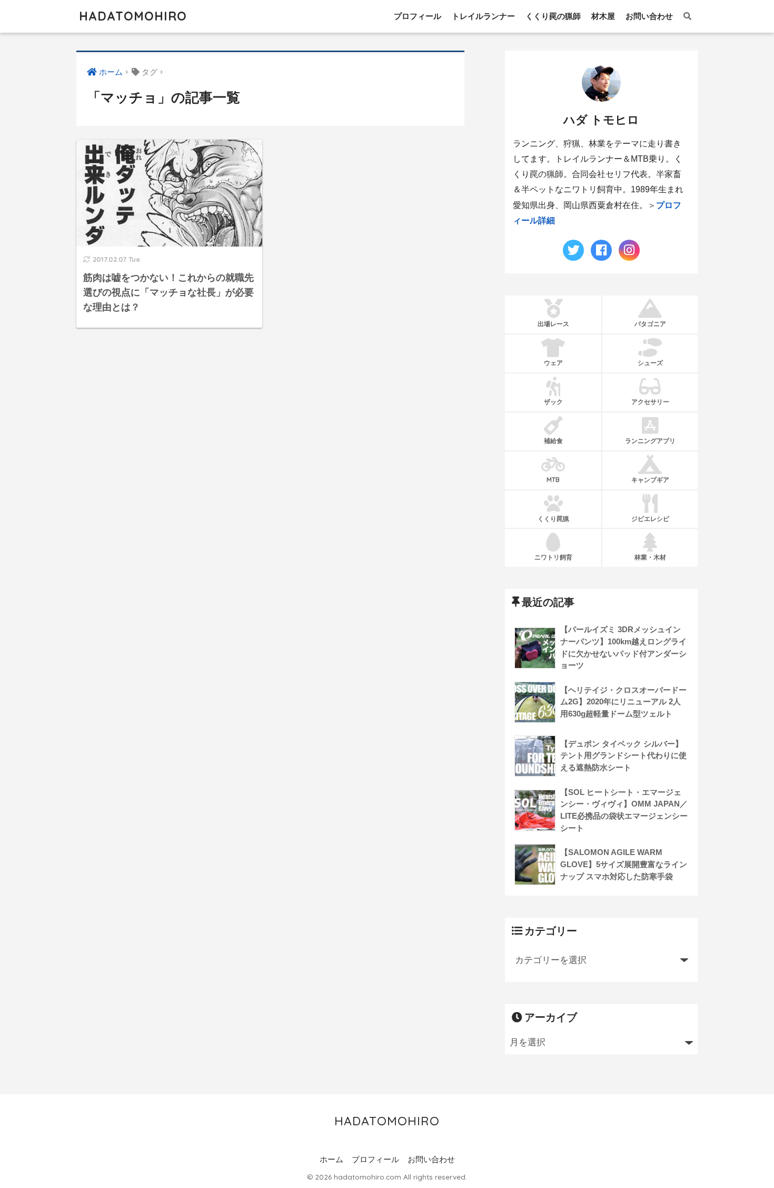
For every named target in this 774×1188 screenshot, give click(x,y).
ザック (553, 402)
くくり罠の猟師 (553, 16)
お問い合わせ (649, 16)
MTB (553, 480)
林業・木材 (650, 557)
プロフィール (417, 16)
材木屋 (603, 16)
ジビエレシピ (650, 519)
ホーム (331, 1159)
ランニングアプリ (650, 441)
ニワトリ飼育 (553, 557)
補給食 (553, 441)
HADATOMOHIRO (133, 16)
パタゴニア (650, 324)
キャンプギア (650, 480)
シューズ (650, 363)
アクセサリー (650, 402)
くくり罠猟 (553, 519)
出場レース (553, 324)
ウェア (553, 363)
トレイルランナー (483, 16)
